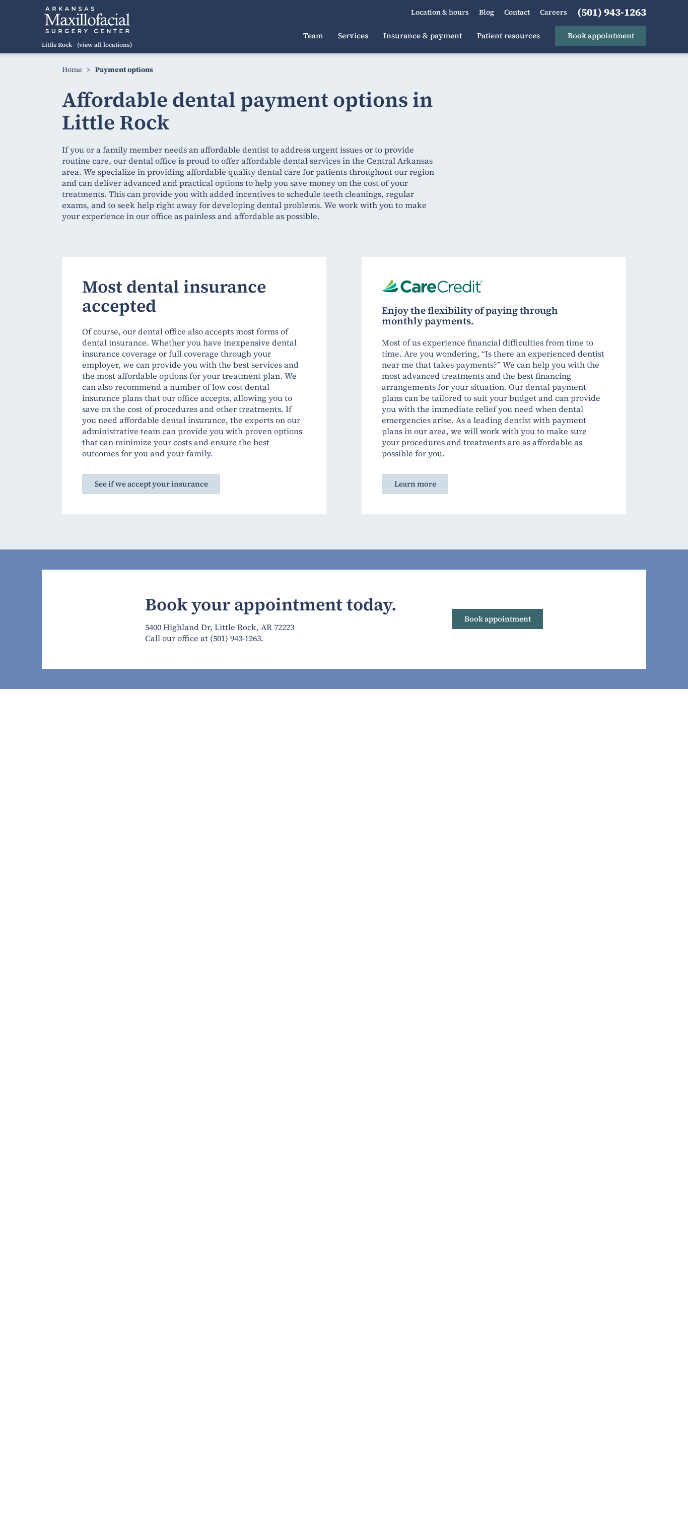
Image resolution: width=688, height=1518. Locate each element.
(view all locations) (104, 45)
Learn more (415, 483)
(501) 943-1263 (235, 638)
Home (72, 69)
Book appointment (497, 618)
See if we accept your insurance (151, 483)
